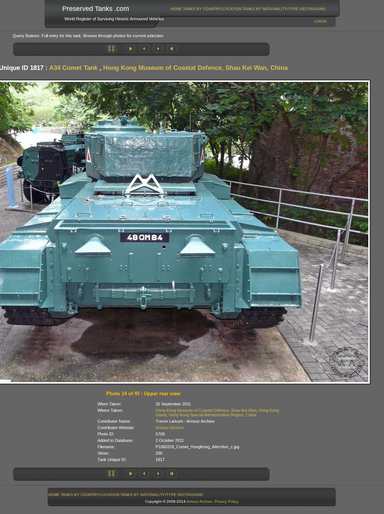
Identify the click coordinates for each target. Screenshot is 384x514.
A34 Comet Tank (73, 67)
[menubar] (248, 9)
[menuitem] (176, 9)
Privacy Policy (226, 501)
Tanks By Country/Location (212, 9)
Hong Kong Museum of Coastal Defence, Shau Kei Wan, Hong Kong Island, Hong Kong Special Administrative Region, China (217, 412)
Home (176, 9)
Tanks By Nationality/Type (270, 9)
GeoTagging (313, 9)
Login (320, 21)
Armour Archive (170, 427)
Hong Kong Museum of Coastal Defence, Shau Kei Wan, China (195, 67)
